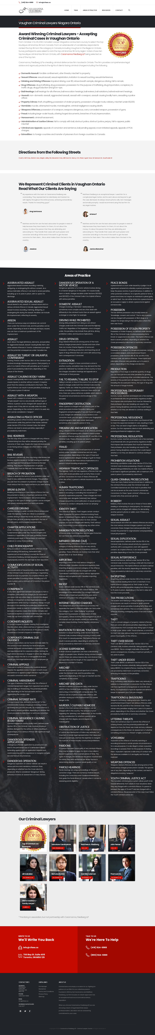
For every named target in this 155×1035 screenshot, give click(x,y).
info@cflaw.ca (30, 947)
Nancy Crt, (76, 158)
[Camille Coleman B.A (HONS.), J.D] (92, 868)
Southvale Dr (107, 158)
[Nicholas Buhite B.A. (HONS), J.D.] (62, 868)
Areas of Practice (90, 10)
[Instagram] (20, 1011)
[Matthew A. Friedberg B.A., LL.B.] (92, 838)
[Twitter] (25, 1011)
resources (106, 10)
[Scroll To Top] (151, 1032)
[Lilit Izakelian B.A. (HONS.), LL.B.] (33, 868)
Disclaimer (42, 989)
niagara (34, 20)
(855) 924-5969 (99, 955)
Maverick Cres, (57, 158)
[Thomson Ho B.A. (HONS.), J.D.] (121, 868)
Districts (27, 20)
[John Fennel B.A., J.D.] (121, 838)
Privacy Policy (43, 994)
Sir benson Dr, (98, 158)
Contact (119, 10)
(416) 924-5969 (99, 947)
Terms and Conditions (46, 991)
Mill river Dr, (67, 158)
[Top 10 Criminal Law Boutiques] (33, 838)
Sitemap (41, 996)
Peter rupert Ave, (86, 158)
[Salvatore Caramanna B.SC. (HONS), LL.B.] (62, 838)
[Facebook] (30, 1011)
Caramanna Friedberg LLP (73, 54)
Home (66, 10)
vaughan (42, 20)
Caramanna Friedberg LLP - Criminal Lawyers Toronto (76, 1028)
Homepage (43, 986)
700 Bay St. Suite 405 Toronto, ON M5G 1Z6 (34, 956)
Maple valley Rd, (46, 158)
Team (76, 10)
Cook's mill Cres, (25, 158)
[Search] (129, 10)
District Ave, (35, 158)
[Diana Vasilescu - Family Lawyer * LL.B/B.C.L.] (33, 897)
